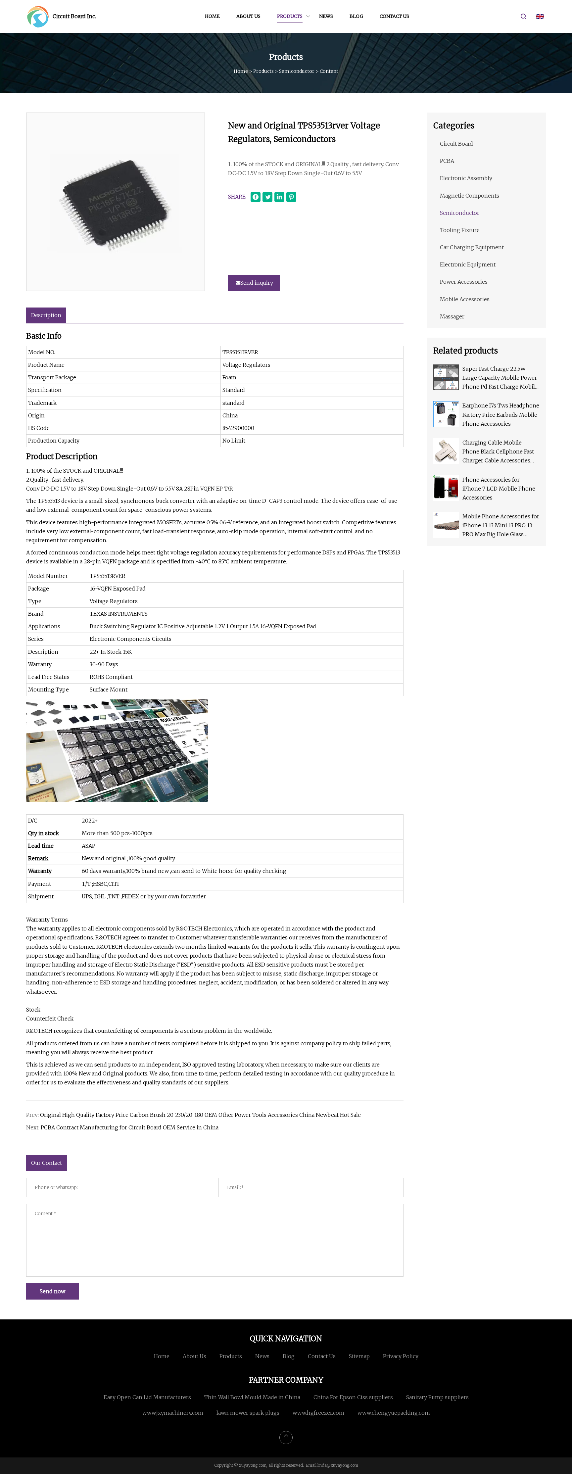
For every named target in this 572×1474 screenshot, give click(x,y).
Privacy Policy (400, 1356)
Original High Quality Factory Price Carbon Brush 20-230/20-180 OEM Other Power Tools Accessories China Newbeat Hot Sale (200, 1115)
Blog (356, 16)
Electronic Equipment (468, 264)
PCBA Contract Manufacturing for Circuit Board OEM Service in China (129, 1127)
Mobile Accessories (465, 299)
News (326, 16)
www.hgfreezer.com (318, 1412)
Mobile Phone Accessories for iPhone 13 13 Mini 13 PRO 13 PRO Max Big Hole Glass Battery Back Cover (500, 526)
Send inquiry (256, 282)
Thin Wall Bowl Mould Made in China (252, 1397)
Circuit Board (456, 143)
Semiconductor (296, 71)
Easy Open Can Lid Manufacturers (147, 1397)
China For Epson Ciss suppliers (353, 1397)
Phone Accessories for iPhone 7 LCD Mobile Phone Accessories (498, 488)
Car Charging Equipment (472, 247)
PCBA (447, 161)
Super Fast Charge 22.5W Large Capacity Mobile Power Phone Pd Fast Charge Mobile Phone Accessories (500, 378)
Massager (452, 316)
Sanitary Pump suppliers (437, 1397)
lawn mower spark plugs (247, 1412)
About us (248, 16)
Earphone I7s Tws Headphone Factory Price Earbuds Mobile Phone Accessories (500, 414)
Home (212, 16)
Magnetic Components (469, 195)
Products (290, 16)
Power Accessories (464, 281)
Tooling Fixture (460, 230)
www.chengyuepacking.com (394, 1412)
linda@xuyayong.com (337, 1465)
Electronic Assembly (466, 178)
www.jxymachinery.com (172, 1412)
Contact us (394, 16)
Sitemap (359, 1356)
